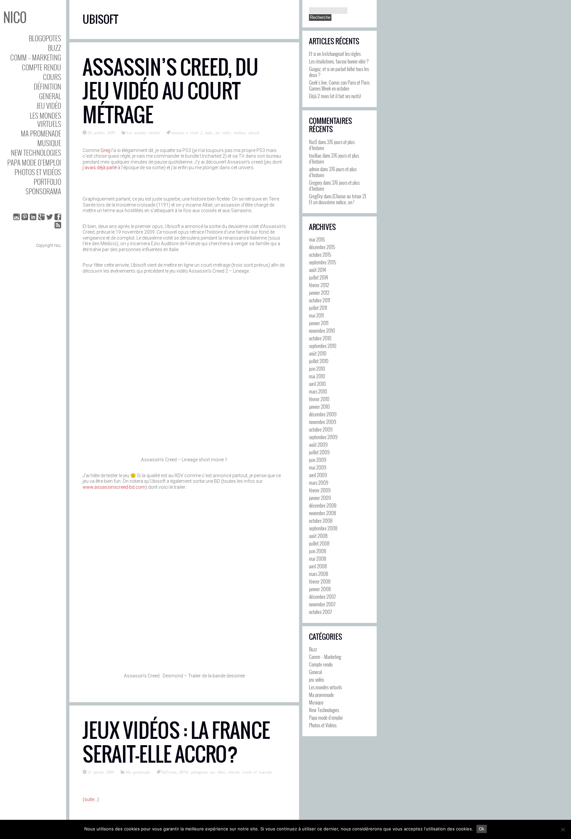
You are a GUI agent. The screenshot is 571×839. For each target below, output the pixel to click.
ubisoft (253, 132)
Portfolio (47, 181)
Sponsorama (43, 191)
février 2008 (319, 581)
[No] (562, 829)
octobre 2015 (320, 254)
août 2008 (318, 535)
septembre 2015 (322, 262)
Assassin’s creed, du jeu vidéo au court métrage (170, 91)
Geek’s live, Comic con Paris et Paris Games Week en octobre (339, 85)
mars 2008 (318, 573)
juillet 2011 (318, 307)
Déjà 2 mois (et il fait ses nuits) (335, 95)
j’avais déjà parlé (100, 167)
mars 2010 (318, 391)
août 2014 (317, 269)
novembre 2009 (322, 421)
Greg (105, 150)
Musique (49, 143)
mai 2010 (317, 376)
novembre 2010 (322, 330)
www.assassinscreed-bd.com (114, 487)
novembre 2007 (322, 604)
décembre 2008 (322, 505)
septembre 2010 (322, 345)
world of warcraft (257, 772)
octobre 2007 (320, 611)
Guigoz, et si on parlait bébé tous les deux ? (339, 71)
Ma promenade (41, 133)
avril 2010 (317, 383)
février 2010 (319, 398)
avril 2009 (318, 474)
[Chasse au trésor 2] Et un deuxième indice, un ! (337, 199)
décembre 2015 (322, 246)
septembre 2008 (323, 528)
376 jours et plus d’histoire (332, 144)
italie (208, 132)
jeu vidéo (48, 105)
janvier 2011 (318, 322)
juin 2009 (317, 459)
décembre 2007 (322, 596)
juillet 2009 (319, 452)
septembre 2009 (323, 436)
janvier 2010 (319, 406)
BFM (183, 772)
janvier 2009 (320, 497)
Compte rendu (41, 67)
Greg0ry (316, 196)
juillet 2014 (318, 277)
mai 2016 (317, 239)
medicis (240, 132)
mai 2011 (316, 315)
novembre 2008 (322, 512)
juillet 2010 (318, 360)
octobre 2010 (320, 338)
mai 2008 (317, 558)
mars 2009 (318, 482)
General (50, 96)
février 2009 (319, 490)
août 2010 (317, 353)
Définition (47, 86)
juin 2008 (317, 550)
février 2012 (319, 284)
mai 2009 (317, 467)
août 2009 (318, 444)
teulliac (315, 155)
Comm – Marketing (35, 57)
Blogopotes (45, 38)
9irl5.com (169, 772)
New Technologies (36, 152)
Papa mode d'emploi (326, 717)
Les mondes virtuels (45, 119)
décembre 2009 (322, 414)
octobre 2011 (319, 300)
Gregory (315, 182)
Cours (52, 77)
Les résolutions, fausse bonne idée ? (338, 61)
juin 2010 (317, 368)
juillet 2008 (319, 543)
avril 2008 (318, 566)
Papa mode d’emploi (34, 162)
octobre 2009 (320, 429)
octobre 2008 (320, 520)
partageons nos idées (208, 772)
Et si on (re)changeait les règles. (335, 53)
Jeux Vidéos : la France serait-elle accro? (176, 742)
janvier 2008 (320, 588)
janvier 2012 (319, 292)
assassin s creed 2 (186, 132)
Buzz (54, 48)
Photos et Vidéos (38, 172)
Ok (481, 828)
